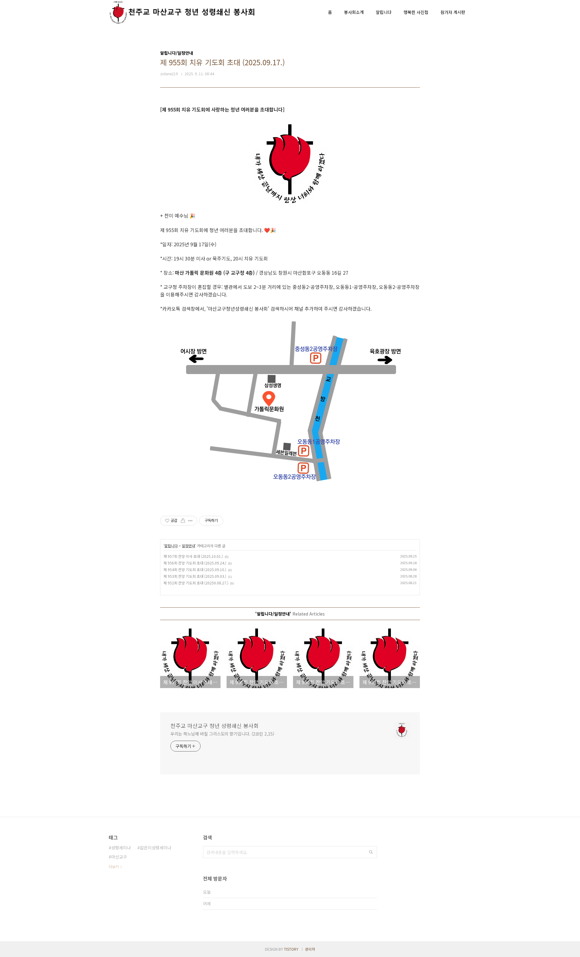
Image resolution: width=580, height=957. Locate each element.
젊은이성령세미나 (155, 848)
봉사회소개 (354, 12)
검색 (371, 852)
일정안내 (188, 545)
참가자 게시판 (452, 12)
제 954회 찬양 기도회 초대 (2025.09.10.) (194, 569)
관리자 (310, 949)
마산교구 (119, 857)
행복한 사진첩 (416, 12)
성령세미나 (121, 848)
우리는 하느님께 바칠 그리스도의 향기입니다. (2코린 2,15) (222, 734)
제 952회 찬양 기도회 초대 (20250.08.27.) (195, 582)
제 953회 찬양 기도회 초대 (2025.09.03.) (194, 576)
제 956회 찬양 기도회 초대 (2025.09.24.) (194, 562)
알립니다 (384, 12)
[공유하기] (183, 520)
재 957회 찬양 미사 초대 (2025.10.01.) (193, 556)
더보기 (114, 866)
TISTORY (291, 949)
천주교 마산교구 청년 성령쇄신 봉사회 (214, 725)
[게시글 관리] (190, 520)
